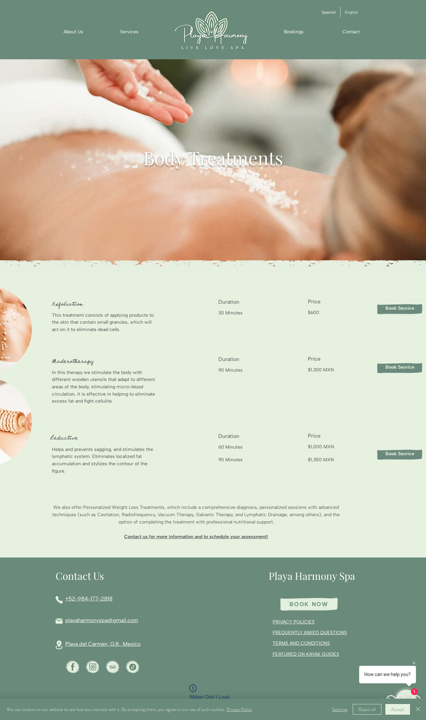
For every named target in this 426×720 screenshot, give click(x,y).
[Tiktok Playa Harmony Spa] (132, 666)
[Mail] (59, 621)
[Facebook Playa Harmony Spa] (72, 666)
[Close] (418, 709)
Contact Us (80, 575)
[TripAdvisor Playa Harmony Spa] (112, 666)
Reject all (367, 709)
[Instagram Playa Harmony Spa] (92, 666)
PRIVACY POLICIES (294, 622)
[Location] (59, 645)
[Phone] (59, 599)
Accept (397, 709)
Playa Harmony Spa (312, 575)
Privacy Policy (239, 709)
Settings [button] (339, 709)
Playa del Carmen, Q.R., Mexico (102, 644)
